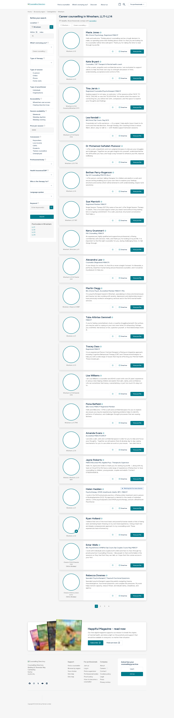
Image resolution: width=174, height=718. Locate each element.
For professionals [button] (90, 662)
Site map (71, 677)
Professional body (38, 160)
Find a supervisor (90, 671)
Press (102, 679)
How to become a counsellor (90, 680)
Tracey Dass (93, 346)
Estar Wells (92, 544)
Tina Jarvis (92, 88)
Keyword (34, 203)
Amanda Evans (94, 433)
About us (104, 5)
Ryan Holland (93, 518)
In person (36, 73)
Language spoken (37, 192)
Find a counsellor (63, 5)
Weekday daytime (39, 117)
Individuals (36, 90)
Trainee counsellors (40, 151)
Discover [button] (93, 5)
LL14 (33, 235)
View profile (137, 51)
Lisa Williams (93, 375)
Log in (86, 668)
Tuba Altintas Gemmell (98, 317)
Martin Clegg (93, 288)
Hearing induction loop (41, 105)
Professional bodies (91, 674)
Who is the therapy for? (39, 181)
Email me (123, 51)
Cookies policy (105, 674)
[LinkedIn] (47, 683)
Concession (35, 137)
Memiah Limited (46, 704)
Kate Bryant (93, 61)
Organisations (38, 93)
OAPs (35, 146)
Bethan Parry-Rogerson (99, 172)
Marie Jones (93, 32)
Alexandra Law (94, 259)
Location (34, 23)
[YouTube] (42, 683)
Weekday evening (39, 120)
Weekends (36, 114)
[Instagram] (34, 683)
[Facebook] (29, 683)
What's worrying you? (80, 5)
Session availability (38, 111)
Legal (102, 677)
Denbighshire (51, 12)
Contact (103, 671)
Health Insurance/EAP (39, 170)
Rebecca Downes (96, 575)
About (102, 666)
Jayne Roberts (94, 459)
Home (30, 12)
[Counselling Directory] (40, 4)
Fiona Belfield (93, 403)
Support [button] (71, 662)
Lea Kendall (92, 117)
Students (36, 148)
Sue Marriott (93, 201)
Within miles (36, 32)
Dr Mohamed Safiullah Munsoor (103, 145)
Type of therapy (37, 58)
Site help (71, 674)
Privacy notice (105, 682)
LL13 (33, 232)
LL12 (33, 230)
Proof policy (88, 677)
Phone (35, 78)
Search (42, 217)
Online (35, 76)
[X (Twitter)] (38, 683)
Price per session (37, 126)
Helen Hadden (94, 489)
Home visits (37, 81)
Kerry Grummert (95, 230)
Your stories (72, 671)
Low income (37, 143)
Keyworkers (37, 140)
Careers (104, 668)
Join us (86, 666)
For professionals (137, 4)
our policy (92, 21)
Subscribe (95, 643)
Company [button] (103, 662)
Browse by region (39, 12)
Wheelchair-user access (41, 102)
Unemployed (37, 154)
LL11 (33, 227)
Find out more (113, 643)
